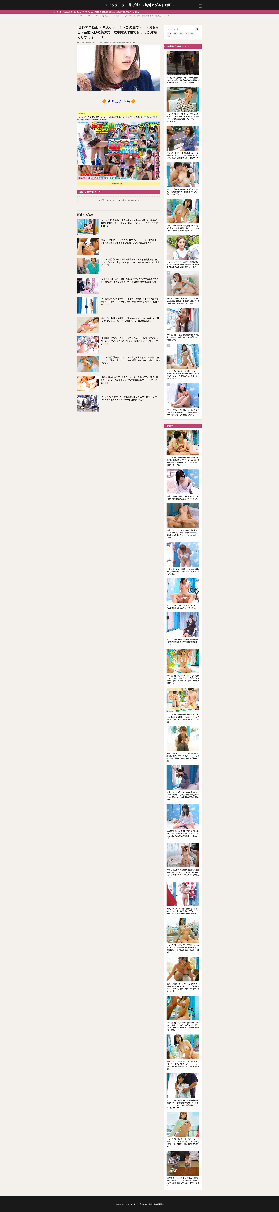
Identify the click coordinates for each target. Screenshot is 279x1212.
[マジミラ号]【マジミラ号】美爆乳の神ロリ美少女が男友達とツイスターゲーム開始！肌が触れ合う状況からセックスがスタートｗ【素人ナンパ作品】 (183, 461)
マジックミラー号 (102, 42)
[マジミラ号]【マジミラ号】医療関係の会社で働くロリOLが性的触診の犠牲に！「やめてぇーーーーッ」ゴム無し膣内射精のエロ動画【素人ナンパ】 (183, 1104)
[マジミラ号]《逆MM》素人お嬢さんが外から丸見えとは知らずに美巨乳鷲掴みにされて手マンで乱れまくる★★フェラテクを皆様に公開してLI (130, 223)
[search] (197, 29)
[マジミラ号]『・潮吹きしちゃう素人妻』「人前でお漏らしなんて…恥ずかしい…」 (182, 606)
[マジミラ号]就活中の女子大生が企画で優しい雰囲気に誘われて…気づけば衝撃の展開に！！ (183, 641)
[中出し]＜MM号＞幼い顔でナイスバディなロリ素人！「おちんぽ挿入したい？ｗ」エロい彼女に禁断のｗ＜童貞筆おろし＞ (183, 228)
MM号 (89, 42)
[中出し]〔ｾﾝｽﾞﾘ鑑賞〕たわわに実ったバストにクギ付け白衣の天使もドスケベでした (182, 497)
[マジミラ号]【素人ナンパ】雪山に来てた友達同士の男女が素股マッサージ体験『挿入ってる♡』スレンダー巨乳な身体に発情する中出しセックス (183, 374)
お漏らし (94, 42)
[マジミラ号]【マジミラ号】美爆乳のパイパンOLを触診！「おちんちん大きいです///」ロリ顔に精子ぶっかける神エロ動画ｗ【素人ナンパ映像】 (183, 1026)
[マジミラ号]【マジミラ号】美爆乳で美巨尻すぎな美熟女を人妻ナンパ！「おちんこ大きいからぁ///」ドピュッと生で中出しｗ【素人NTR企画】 (130, 262)
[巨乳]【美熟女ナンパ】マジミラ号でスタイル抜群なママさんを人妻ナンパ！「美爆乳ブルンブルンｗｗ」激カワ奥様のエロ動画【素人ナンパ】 (183, 987)
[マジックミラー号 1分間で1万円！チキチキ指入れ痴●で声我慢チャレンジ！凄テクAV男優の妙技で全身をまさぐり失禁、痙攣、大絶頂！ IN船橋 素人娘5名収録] (118, 179)
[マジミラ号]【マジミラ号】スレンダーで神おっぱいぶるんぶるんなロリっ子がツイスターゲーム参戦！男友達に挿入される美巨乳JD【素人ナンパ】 (183, 679)
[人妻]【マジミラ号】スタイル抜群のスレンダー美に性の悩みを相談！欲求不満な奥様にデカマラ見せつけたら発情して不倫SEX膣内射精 (183, 795)
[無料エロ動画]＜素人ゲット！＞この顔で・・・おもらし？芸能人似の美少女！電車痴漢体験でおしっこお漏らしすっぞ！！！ (132, 16)
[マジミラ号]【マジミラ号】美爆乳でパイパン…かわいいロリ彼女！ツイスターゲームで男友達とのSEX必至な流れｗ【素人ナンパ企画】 (183, 718)
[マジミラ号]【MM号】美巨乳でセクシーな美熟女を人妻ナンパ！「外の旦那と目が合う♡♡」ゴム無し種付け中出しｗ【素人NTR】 (183, 155)
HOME (81, 16)
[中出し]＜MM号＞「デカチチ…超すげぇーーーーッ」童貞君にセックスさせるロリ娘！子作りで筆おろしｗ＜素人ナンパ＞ (129, 241)
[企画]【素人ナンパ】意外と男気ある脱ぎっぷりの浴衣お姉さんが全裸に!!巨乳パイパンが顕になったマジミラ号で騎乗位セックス (183, 911)
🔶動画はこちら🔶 (119, 101)
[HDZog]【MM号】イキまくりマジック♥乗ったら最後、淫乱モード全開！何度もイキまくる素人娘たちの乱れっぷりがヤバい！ (183, 300)
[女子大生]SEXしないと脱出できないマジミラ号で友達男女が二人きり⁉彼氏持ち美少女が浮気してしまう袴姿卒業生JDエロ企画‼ (130, 280)
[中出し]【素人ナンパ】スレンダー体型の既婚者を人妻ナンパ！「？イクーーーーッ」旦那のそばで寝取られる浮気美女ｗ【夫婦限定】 (183, 757)
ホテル (181, 33)
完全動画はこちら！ (119, 184)
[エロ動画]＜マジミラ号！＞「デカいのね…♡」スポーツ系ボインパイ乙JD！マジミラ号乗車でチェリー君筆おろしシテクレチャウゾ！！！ (130, 341)
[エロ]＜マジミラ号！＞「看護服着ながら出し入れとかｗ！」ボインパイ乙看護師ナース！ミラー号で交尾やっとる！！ (130, 398)
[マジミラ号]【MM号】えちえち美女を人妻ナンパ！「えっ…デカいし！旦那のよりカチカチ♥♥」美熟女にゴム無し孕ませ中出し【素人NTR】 (183, 117)
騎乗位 (175, 33)
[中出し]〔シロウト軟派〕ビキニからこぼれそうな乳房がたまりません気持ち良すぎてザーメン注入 (183, 571)
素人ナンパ (129, 42)
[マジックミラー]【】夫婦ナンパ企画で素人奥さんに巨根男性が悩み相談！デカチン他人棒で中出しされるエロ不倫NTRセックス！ (183, 264)
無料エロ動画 (121, 42)
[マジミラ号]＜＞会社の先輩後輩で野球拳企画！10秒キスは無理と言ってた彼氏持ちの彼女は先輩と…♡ (183, 337)
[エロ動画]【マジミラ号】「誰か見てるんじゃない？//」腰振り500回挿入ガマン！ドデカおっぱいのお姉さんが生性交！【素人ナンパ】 (183, 834)
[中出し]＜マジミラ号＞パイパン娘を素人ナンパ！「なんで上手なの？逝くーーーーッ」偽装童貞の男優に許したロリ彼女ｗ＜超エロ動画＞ (183, 534)
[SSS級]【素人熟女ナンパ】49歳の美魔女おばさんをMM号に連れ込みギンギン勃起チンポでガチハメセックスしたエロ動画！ (183, 80)
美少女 (169, 33)
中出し (110, 42)
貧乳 (134, 42)
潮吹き (115, 42)
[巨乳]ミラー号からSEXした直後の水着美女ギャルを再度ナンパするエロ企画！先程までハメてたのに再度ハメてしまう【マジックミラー (183, 1181)
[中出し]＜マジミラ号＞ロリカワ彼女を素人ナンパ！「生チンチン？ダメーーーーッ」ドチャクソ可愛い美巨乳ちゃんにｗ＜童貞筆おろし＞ (183, 1065)
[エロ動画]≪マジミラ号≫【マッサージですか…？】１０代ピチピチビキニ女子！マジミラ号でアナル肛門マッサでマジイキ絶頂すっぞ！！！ (130, 301)
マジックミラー (189, 33)
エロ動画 (89, 16)
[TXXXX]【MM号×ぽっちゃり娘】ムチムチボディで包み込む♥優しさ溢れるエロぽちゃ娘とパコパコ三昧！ (183, 191)
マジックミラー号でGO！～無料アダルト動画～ (139, 5)
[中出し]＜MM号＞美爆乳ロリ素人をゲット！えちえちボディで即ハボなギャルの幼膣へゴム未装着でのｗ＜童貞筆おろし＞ (130, 319)
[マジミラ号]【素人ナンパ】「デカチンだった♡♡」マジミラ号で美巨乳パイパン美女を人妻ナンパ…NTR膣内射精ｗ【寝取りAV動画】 (183, 1142)
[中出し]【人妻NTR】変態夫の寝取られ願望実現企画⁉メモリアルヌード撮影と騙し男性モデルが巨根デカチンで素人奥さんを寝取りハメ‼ (183, 873)
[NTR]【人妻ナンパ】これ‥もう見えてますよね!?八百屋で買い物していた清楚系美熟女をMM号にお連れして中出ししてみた (183, 412)
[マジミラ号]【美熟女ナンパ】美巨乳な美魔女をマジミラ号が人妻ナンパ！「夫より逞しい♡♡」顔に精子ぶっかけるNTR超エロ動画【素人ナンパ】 (130, 360)
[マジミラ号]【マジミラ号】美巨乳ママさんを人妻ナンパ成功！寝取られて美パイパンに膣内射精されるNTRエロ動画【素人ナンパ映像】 (183, 948)
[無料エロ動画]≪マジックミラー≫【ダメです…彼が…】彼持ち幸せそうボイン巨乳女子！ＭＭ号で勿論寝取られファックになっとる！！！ (129, 380)
